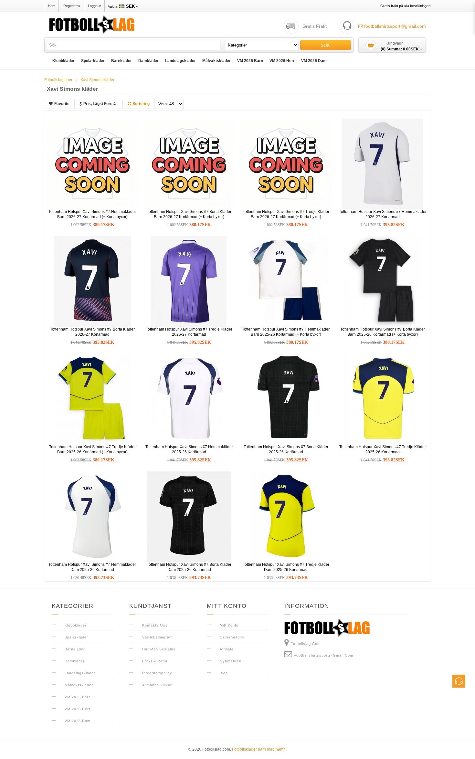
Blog (224, 673)
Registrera (71, 6)
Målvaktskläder (216, 60)
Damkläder (148, 60)
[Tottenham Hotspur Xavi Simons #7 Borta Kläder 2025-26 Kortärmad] (286, 398)
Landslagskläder (180, 60)
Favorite (61, 103)
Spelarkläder (93, 60)
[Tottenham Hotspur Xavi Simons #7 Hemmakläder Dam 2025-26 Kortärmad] (92, 516)
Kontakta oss (155, 625)
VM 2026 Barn (250, 60)
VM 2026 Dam (314, 60)
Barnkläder (121, 60)
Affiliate (227, 649)
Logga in (94, 6)
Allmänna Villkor (157, 685)
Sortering (141, 103)
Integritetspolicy (157, 673)
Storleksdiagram (157, 637)
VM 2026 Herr (282, 60)
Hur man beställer (159, 649)
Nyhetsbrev (230, 661)
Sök (325, 45)
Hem (51, 6)
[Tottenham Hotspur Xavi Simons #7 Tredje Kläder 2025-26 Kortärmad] (382, 398)
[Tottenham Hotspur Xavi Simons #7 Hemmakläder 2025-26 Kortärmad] (189, 398)
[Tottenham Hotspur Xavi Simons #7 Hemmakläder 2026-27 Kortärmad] (382, 163)
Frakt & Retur (155, 661)
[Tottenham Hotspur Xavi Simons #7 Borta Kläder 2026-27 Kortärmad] (92, 281)
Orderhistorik (232, 637)
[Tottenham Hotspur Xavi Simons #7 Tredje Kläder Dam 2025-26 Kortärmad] (286, 516)
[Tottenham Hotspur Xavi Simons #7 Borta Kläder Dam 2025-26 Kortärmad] (189, 516)
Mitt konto (229, 625)
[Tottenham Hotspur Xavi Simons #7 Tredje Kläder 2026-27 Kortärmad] (189, 281)
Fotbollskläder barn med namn (259, 749)
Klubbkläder (63, 60)
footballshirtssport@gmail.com (394, 26)
